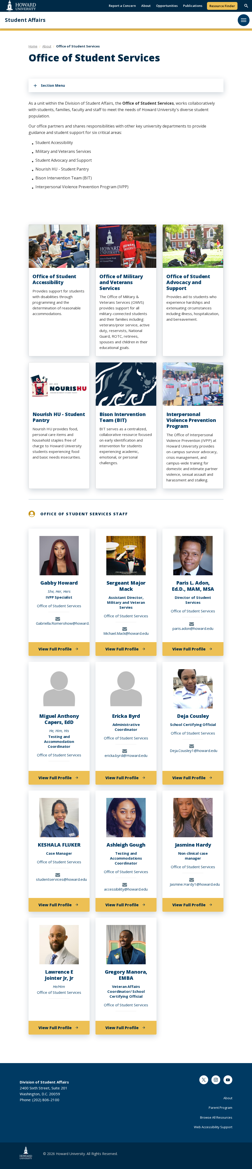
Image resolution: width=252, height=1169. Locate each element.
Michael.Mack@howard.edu (126, 633)
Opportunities (167, 5)
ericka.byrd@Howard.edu (126, 755)
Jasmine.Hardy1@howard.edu (193, 884)
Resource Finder (222, 6)
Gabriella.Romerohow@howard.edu (59, 623)
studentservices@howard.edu (59, 879)
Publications (192, 5)
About (146, 5)
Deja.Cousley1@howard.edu (193, 750)
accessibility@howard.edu (126, 889)
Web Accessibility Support (213, 1127)
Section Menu (53, 85)
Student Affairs (25, 20)
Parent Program (220, 1107)
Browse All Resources (216, 1117)
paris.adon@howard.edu (193, 628)
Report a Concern (122, 5)
